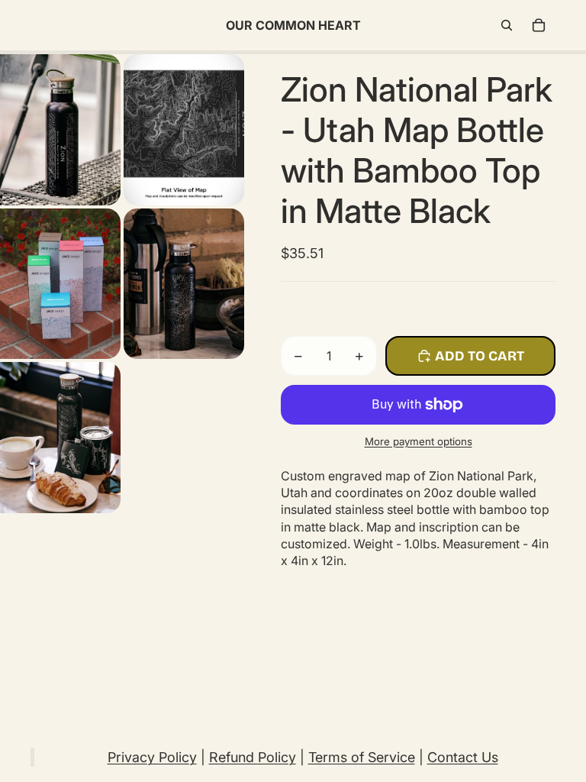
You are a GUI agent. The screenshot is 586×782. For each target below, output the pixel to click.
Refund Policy (252, 757)
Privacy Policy (152, 757)
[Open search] (506, 25)
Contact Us (462, 757)
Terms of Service (361, 757)
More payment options (418, 441)
